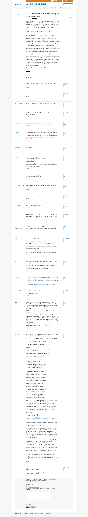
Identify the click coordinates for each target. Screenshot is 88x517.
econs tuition (17, 147)
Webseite (27, 486)
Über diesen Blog (55, 5)
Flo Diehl (17, 467)
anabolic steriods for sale (19, 214)
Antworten (28, 87)
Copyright (33, 7)
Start (27, 7)
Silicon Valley (57, 7)
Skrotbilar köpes (18, 205)
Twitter (56, 3)
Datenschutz (59, 4)
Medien (43, 7)
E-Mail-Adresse (29, 484)
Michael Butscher (18, 290)
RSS (53, 3)
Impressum (55, 4)
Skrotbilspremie (18, 94)
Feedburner (59, 3)
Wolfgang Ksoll (18, 334)
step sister (17, 196)
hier (41, 67)
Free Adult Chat (18, 123)
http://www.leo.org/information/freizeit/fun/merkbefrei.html (37, 241)
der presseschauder (36, 3)
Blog (30, 7)
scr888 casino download (19, 185)
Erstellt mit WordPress (47, 513)
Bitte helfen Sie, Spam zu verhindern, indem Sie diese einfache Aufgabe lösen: (40, 488)
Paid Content (52, 7)
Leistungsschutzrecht (67, 17)
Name (27, 482)
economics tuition (18, 103)
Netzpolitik (47, 7)
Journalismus (38, 7)
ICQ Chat (17, 132)
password (16, 83)
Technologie (62, 7)
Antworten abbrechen (52, 479)
